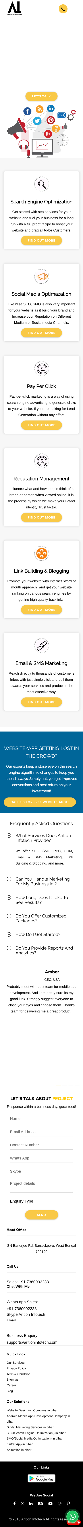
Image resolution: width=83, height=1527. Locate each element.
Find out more (41, 240)
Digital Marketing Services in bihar (30, 1427)
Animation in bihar (19, 1450)
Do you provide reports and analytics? (44, 950)
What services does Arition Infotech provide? (43, 838)
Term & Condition (18, 1374)
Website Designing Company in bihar (32, 1410)
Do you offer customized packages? (41, 918)
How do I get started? (37, 934)
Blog (10, 1391)
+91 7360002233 (34, 1282)
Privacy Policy (16, 1368)
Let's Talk (41, 96)
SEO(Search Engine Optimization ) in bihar (36, 1433)
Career (11, 1385)
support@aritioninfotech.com (32, 1342)
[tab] (41, 838)
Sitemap (12, 1379)
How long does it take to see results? (41, 900)
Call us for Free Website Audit (39, 802)
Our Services (16, 1362)
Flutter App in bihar (20, 1444)
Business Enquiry (22, 1335)
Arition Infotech (32, 1314)
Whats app (16, 1302)
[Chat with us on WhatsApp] (72, 1517)
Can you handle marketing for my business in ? (42, 881)
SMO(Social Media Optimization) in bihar (35, 1438)
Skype (12, 1314)
